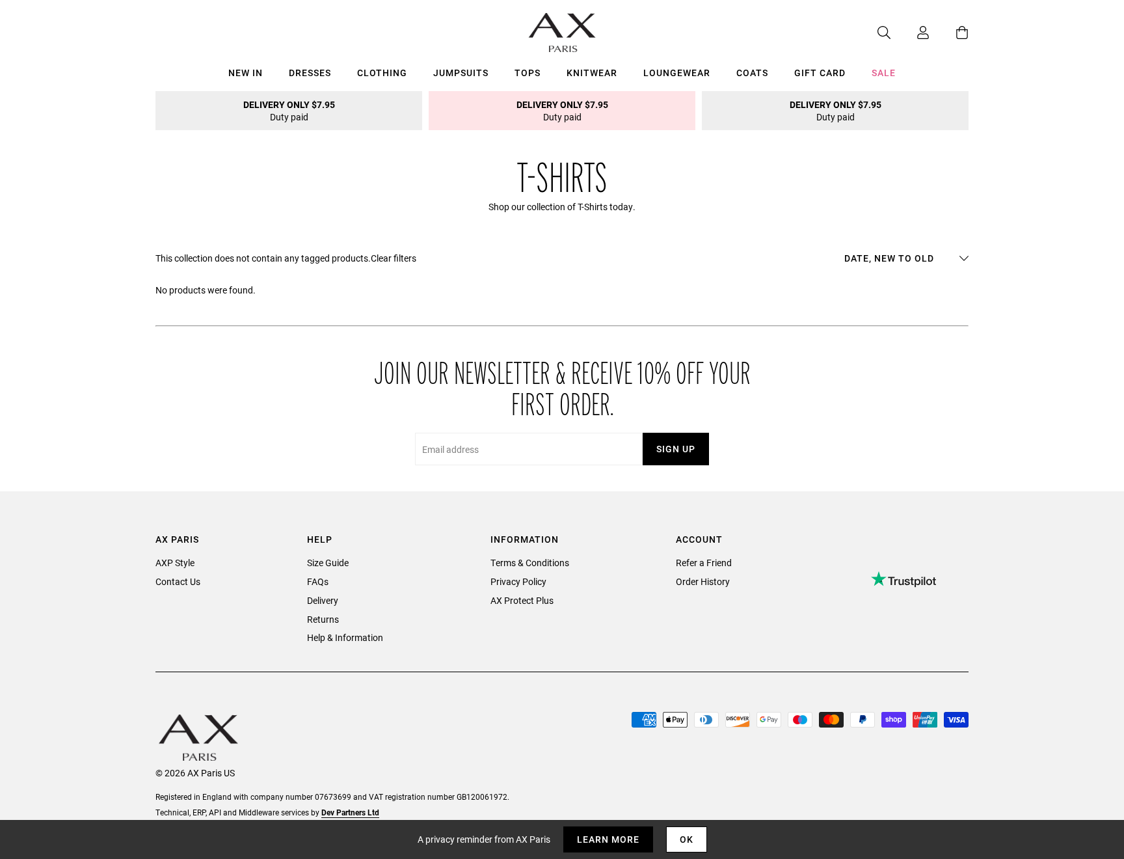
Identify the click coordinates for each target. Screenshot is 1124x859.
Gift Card (820, 72)
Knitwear (592, 72)
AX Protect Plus (522, 600)
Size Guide (328, 562)
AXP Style (174, 562)
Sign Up (675, 449)
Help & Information (345, 637)
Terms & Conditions (529, 562)
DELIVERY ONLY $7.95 (289, 110)
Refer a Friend (704, 562)
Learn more (608, 839)
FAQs (317, 581)
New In (245, 72)
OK (686, 839)
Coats (752, 72)
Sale (884, 72)
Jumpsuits (460, 72)
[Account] (910, 32)
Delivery (322, 600)
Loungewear (676, 72)
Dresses (310, 72)
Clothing (382, 72)
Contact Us (177, 581)
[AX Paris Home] (562, 32)
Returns (323, 619)
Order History (703, 581)
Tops (528, 72)
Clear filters (393, 258)
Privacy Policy (518, 581)
